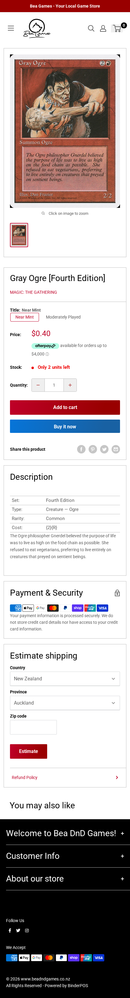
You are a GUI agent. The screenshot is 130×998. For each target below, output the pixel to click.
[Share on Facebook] (81, 449)
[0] (117, 28)
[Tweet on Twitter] (104, 449)
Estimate (28, 751)
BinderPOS (78, 985)
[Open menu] (11, 28)
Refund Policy (24, 777)
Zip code (18, 716)
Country (17, 668)
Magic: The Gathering (33, 292)
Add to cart (65, 407)
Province (18, 692)
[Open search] (91, 28)
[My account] (103, 28)
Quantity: (19, 385)
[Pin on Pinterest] (93, 449)
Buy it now (65, 427)
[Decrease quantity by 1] (38, 385)
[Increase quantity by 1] (70, 385)
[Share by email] (116, 449)
